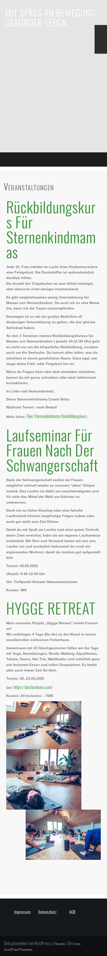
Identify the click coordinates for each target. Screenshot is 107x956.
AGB (72, 912)
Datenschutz (47, 912)
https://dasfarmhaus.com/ (33, 687)
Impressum (22, 912)
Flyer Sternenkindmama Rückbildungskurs (57, 416)
